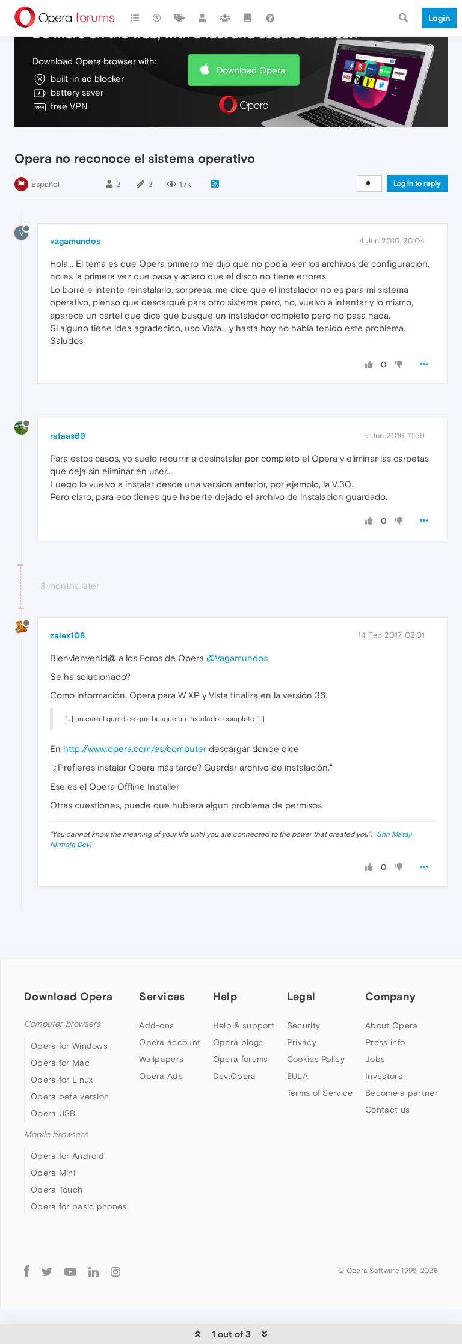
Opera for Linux (62, 1079)
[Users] (202, 18)
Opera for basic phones (79, 1206)
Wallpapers (161, 1059)
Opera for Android (67, 1156)
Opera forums (240, 1059)
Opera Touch (56, 1189)
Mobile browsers (56, 1134)
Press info (385, 1042)
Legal (301, 996)
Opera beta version (70, 1096)
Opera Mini (53, 1173)
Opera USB (53, 1113)
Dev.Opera (234, 1076)
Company (390, 996)
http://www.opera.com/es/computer (134, 749)
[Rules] (247, 18)
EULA (297, 1076)
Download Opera (251, 70)
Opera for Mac (60, 1063)
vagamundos (75, 241)
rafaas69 (67, 436)
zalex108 (67, 635)
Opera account (169, 1042)
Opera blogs (238, 1042)
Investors (383, 1076)
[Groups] (225, 18)
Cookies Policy (316, 1059)
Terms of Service (320, 1093)
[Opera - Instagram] (115, 1271)
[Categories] (134, 18)
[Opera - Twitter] (46, 1271)
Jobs (375, 1059)
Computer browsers (62, 1024)
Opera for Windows (69, 1046)
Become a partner (401, 1093)
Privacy (301, 1042)
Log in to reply (417, 183)
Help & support (243, 1025)
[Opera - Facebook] (26, 1270)
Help (225, 996)
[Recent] (157, 18)
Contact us (387, 1109)
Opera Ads (161, 1076)
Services (162, 996)
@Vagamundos (237, 658)
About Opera (391, 1025)
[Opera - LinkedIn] (93, 1271)
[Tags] (179, 18)
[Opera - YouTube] (70, 1271)
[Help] (270, 18)
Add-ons (156, 1025)
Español (45, 184)
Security (303, 1025)
